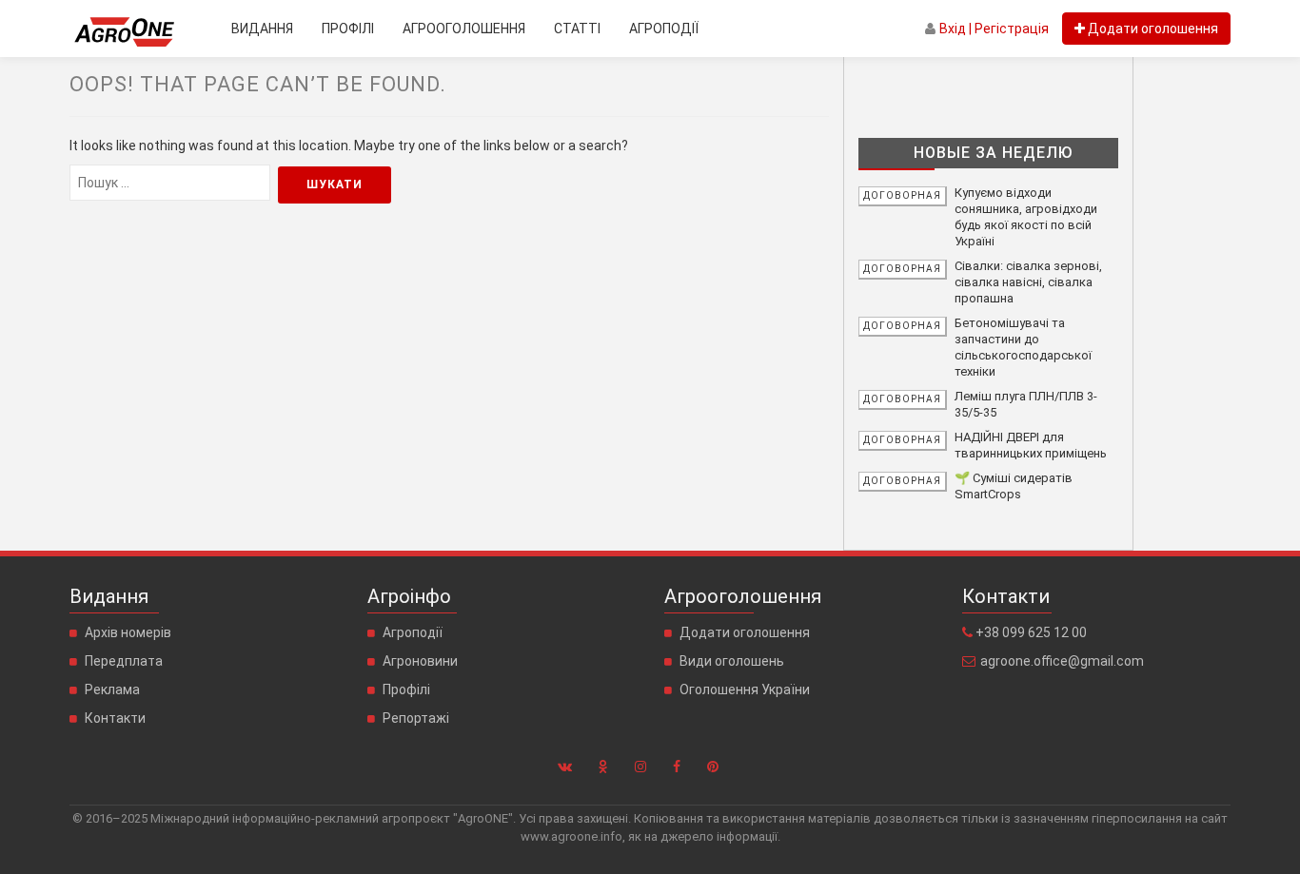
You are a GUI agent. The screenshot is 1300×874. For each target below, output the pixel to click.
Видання (262, 28)
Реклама (112, 689)
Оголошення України (745, 689)
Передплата (124, 661)
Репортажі (416, 718)
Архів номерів (128, 632)
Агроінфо (409, 596)
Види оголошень (732, 661)
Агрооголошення (464, 28)
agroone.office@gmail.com (1062, 661)
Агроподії (664, 28)
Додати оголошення (745, 632)
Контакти (115, 718)
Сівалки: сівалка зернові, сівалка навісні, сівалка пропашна (1028, 282)
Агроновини (420, 661)
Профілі (348, 28)
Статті (577, 28)
